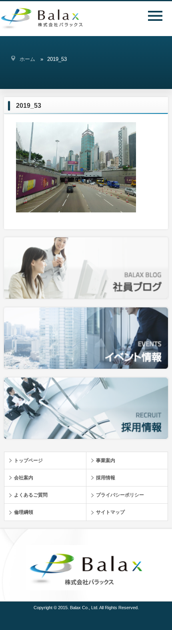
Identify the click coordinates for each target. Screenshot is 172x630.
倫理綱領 (23, 512)
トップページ (28, 460)
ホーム (27, 59)
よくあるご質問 (31, 495)
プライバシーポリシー (120, 495)
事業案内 (105, 460)
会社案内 (23, 478)
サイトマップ (110, 512)
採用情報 (105, 478)
